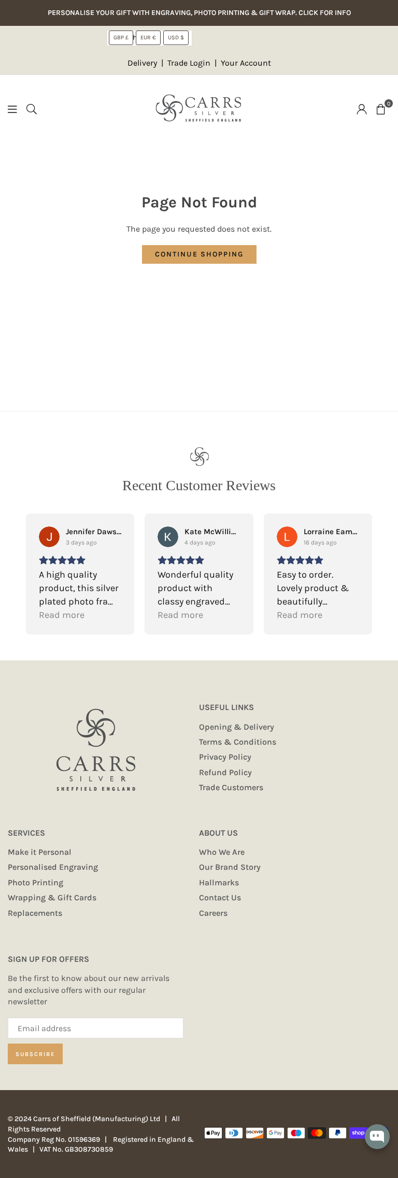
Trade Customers (231, 787)
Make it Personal (40, 852)
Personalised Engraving (53, 867)
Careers (213, 913)
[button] (381, 108)
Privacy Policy (225, 757)
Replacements (35, 913)
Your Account (246, 63)
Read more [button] (61, 615)
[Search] (31, 108)
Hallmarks (219, 882)
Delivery (142, 63)
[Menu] (12, 108)
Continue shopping (199, 254)
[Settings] (362, 108)
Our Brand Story (230, 867)
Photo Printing (35, 882)
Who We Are (222, 852)
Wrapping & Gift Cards (52, 897)
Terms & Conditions (237, 742)
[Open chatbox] (377, 1143)
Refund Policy (225, 772)
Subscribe (35, 1054)
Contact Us (220, 897)
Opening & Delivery (236, 727)
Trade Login (189, 63)
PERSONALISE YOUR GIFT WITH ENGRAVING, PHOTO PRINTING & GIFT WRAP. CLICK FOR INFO (199, 13)
